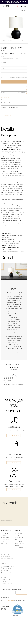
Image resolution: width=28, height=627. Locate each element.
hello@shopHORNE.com (9, 99)
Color (2, 56)
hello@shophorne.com (8, 566)
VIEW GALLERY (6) (6, 40)
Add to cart (14, 81)
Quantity (3, 68)
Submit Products (19, 543)
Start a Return (5, 537)
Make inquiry (7, 115)
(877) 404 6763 (7, 102)
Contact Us (4, 543)
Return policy (5, 539)
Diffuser (3, 62)
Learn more (13, 435)
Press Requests (5, 556)
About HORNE (18, 533)
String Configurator (7, 558)
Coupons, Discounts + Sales (20, 548)
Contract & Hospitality (4, 548)
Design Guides (18, 551)
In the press (18, 539)
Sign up (21, 592)
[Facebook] (2, 609)
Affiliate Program (6, 550)
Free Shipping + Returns (5, 534)
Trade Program (5, 545)
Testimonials (18, 541)
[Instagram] (5, 609)
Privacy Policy (5, 554)
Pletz (3, 45)
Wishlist (17, 545)
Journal (17, 535)
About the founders (20, 537)
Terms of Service (5, 552)
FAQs (2, 541)
